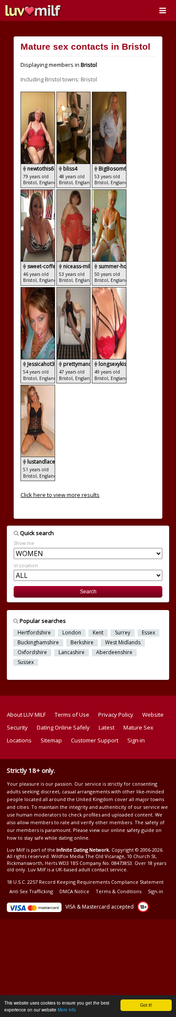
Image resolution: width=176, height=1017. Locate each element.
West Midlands (123, 642)
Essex (148, 632)
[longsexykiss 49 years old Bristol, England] (109, 291)
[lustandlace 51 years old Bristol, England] (38, 388)
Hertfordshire (34, 632)
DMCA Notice (74, 891)
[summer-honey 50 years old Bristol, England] (109, 193)
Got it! (146, 1005)
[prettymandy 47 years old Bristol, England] (74, 291)
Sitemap (51, 740)
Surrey (122, 632)
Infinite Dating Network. (83, 850)
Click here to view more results (60, 495)
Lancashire (72, 652)
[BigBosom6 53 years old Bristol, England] (109, 95)
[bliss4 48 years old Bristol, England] (74, 95)
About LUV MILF (26, 714)
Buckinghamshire (38, 642)
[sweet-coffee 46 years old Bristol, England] (38, 193)
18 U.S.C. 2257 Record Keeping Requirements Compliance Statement (85, 882)
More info (67, 1009)
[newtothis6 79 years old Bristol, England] (38, 95)
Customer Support (94, 740)
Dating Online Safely (63, 727)
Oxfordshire (32, 652)
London (71, 632)
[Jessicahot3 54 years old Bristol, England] (38, 291)
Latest (106, 727)
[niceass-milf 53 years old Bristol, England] (74, 193)
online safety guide (132, 830)
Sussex (26, 662)
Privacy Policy (115, 714)
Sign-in (136, 740)
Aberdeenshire (114, 652)
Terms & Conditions (118, 891)
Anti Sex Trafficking (31, 891)
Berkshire (82, 642)
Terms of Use (72, 714)
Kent (98, 632)
